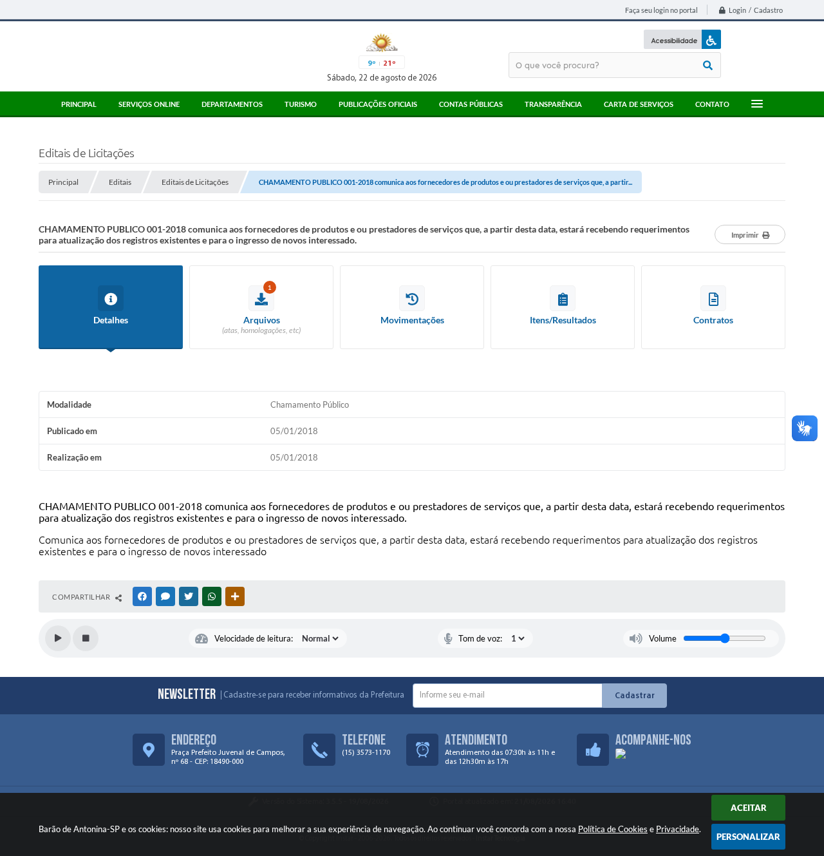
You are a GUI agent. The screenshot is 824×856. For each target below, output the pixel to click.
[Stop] (85, 638)
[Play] (58, 638)
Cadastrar (635, 696)
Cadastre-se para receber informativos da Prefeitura (313, 695)
